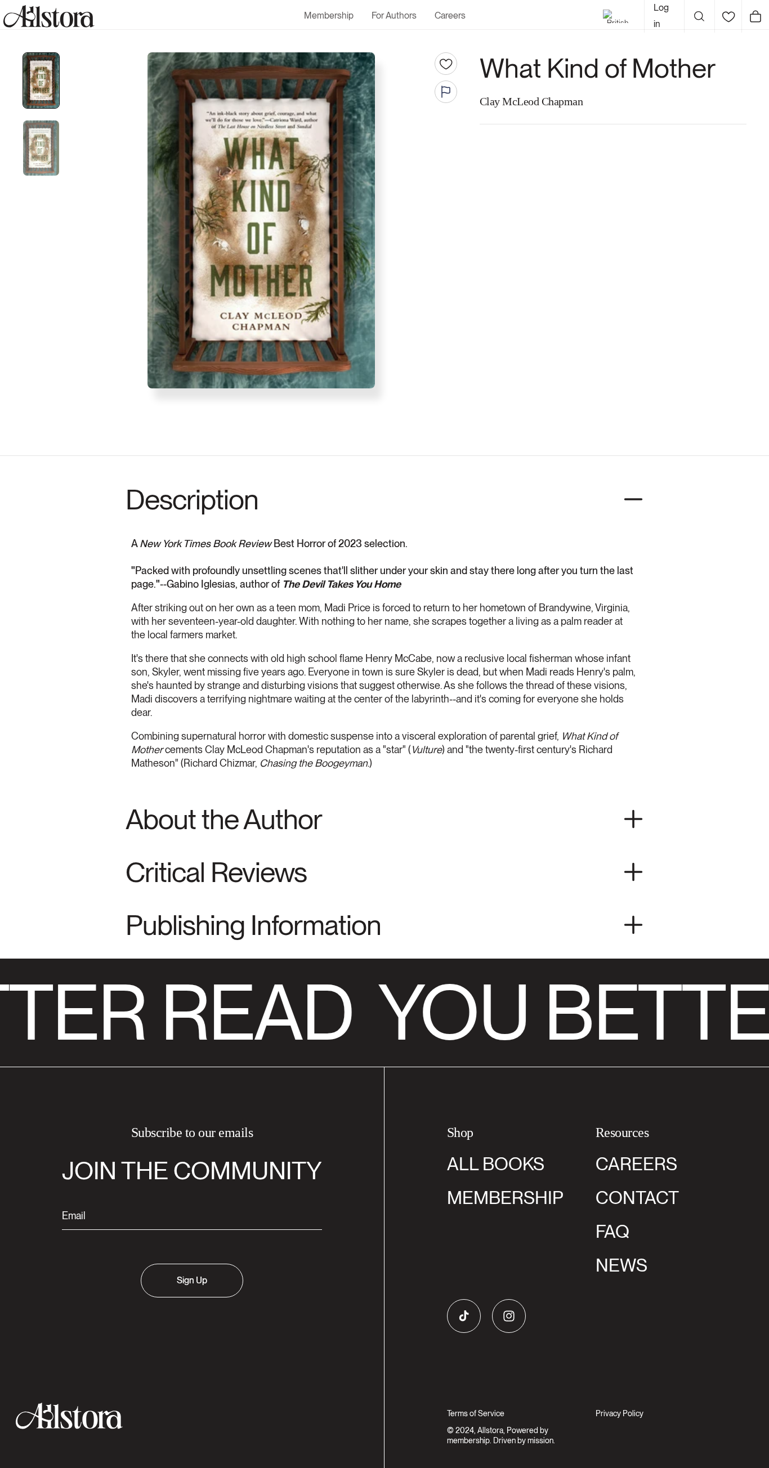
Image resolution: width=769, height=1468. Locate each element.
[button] (699, 16)
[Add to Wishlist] (446, 63)
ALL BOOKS (495, 1164)
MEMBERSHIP (505, 1198)
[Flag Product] (446, 91)
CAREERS (636, 1164)
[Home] (47, 16)
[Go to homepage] (185, 1416)
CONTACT (637, 1198)
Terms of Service (475, 1413)
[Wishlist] (728, 16)
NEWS (621, 1265)
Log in (661, 15)
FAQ (612, 1231)
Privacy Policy (619, 1413)
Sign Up (192, 1280)
